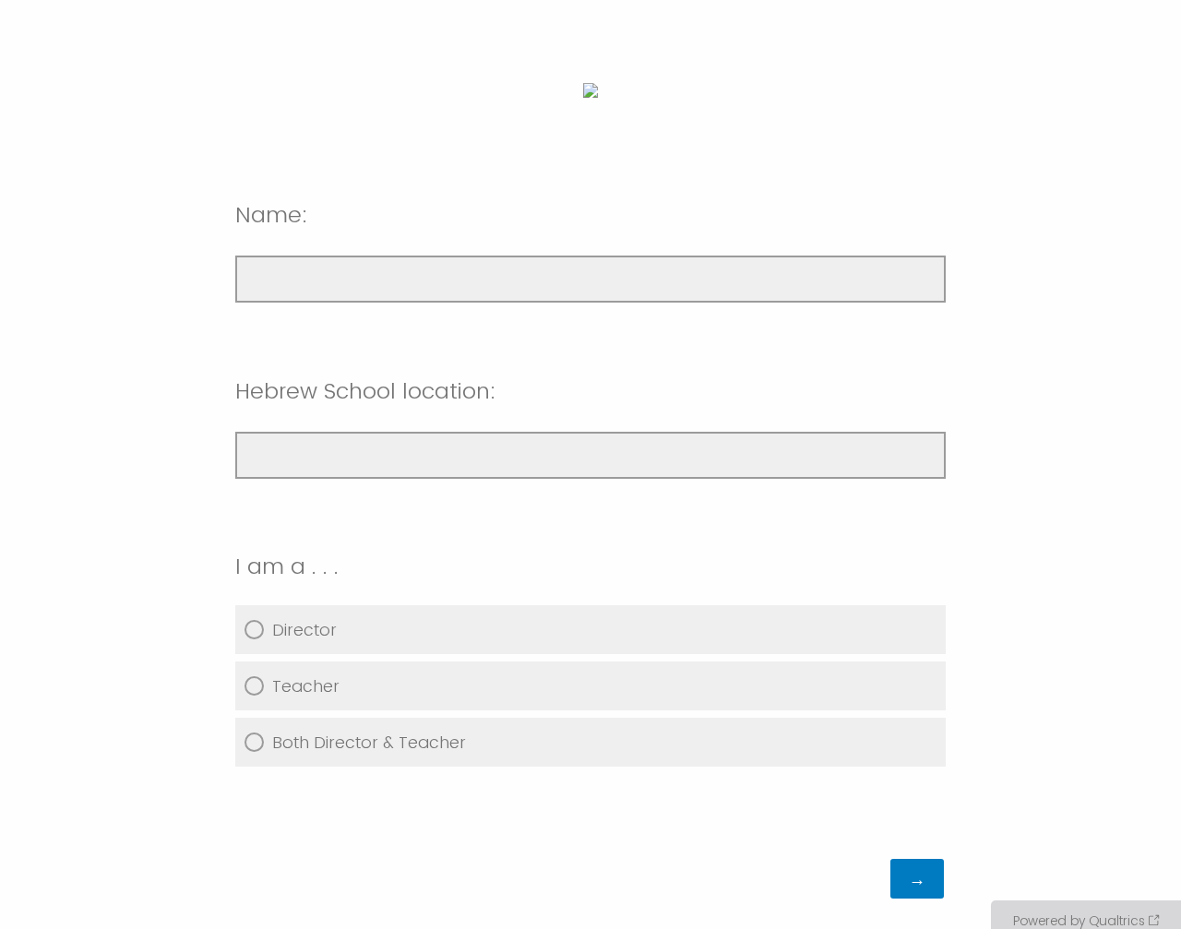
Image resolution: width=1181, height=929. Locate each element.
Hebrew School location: (365, 390)
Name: (271, 214)
